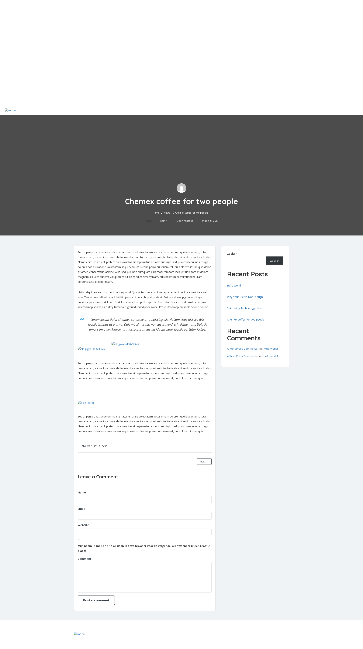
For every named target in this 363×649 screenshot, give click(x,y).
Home (156, 213)
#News (85, 446)
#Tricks (102, 446)
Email (81, 508)
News (167, 213)
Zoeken (232, 253)
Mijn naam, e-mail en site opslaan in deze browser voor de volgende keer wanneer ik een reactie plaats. (144, 548)
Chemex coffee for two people (245, 319)
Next (203, 461)
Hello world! (234, 285)
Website (83, 525)
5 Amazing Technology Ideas (244, 308)
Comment (84, 559)
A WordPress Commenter (242, 348)
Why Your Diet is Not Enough (245, 297)
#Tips (94, 446)
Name (82, 492)
